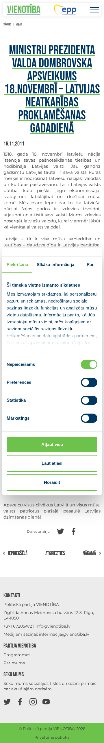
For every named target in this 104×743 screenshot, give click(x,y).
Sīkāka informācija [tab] (55, 264)
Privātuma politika (52, 737)
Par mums (14, 662)
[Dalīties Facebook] (73, 530)
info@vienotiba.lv (53, 626)
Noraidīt (52, 482)
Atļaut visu (52, 444)
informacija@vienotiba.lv (64, 634)
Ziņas (19, 24)
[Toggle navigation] (94, 9)
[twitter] (7, 701)
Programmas (16, 654)
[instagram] (33, 701)
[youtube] (46, 701)
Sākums (7, 24)
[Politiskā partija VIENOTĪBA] (24, 9)
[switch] (89, 382)
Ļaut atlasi (52, 463)
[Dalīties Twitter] (60, 530)
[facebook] (20, 701)
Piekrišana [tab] (17, 264)
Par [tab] (90, 264)
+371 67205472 (17, 626)
